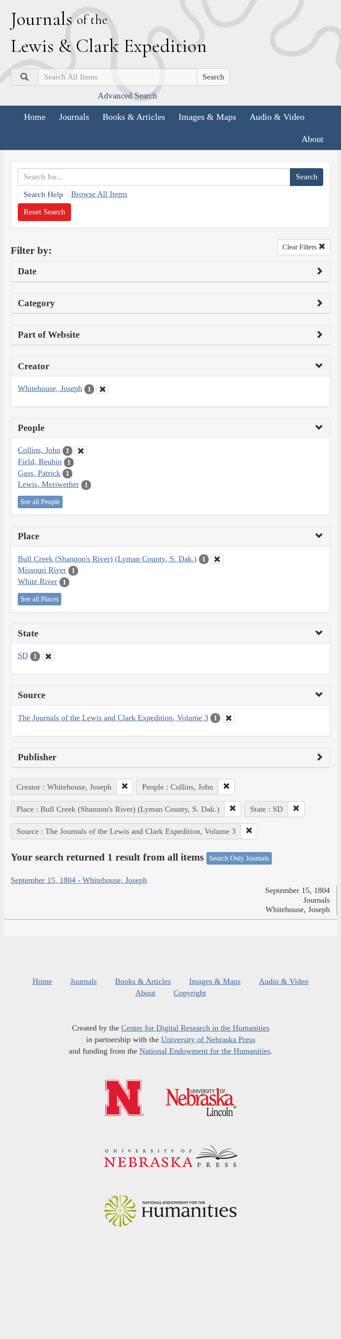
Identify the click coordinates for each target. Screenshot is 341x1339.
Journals (74, 117)
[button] (124, 787)
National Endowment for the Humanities (204, 1051)
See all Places (39, 599)
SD (23, 655)
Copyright (190, 992)
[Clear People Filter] (81, 450)
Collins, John (39, 450)
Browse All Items (99, 194)
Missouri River (42, 569)
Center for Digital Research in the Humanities (195, 1027)
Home (35, 117)
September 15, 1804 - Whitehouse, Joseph (79, 880)
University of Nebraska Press (208, 1039)
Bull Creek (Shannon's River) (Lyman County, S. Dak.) (107, 558)
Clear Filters (300, 247)
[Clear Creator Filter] (102, 389)
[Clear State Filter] (48, 656)
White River (37, 581)
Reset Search (44, 211)
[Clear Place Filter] (217, 559)
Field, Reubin (40, 461)
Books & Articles (134, 117)
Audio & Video (277, 117)
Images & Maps (207, 117)
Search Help (43, 194)
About (312, 139)
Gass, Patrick (39, 473)
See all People (40, 502)
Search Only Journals (239, 858)
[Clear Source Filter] (228, 718)
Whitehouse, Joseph (50, 388)
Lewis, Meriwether (48, 484)
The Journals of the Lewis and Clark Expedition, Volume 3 (113, 717)
